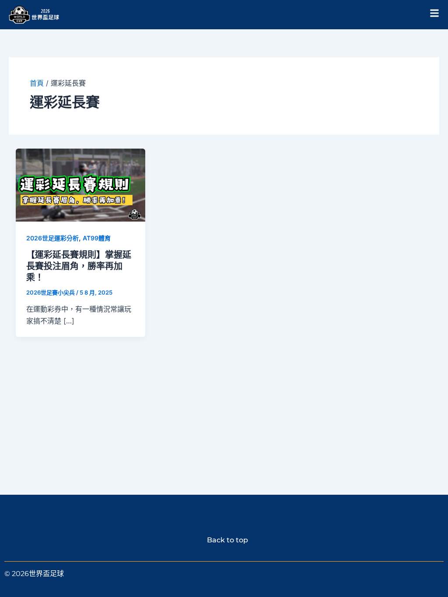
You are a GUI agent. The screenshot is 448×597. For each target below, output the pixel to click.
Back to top (224, 540)
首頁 (37, 83)
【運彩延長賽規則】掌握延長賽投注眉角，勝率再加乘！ (78, 266)
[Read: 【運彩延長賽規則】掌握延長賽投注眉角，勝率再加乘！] (80, 184)
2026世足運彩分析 (52, 238)
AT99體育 (97, 238)
